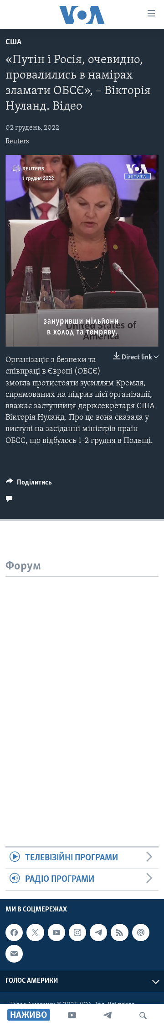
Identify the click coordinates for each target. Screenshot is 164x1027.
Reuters (17, 141)
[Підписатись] (14, 953)
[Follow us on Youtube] (56, 932)
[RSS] (119, 932)
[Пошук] (143, 1015)
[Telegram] (107, 1015)
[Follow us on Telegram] (98, 932)
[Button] (29, 484)
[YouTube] (72, 1015)
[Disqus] (82, 691)
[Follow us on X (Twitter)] (35, 932)
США (13, 42)
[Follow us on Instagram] (77, 932)
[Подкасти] (140, 932)
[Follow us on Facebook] (14, 932)
